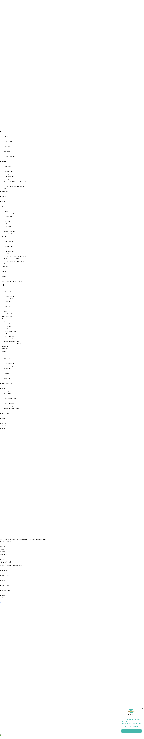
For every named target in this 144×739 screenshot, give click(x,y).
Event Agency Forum (9, 179)
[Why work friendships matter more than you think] (106, 519)
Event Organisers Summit (10, 174)
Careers (6, 136)
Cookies (3, 578)
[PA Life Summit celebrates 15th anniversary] (106, 485)
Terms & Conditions (6, 573)
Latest (3, 131)
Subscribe (4, 201)
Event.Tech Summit (9, 171)
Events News (7, 146)
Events (3, 164)
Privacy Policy (5, 575)
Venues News (7, 154)
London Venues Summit (10, 176)
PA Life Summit (8, 169)
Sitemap (4, 580)
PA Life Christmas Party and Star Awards (14, 186)
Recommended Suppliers (7, 159)
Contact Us (4, 199)
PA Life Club (5, 191)
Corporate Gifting (8, 141)
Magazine (4, 161)
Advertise (4, 194)
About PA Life (5, 568)
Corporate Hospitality (9, 139)
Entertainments (7, 144)
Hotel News (7, 149)
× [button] (143, 708)
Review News (7, 151)
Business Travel (8, 134)
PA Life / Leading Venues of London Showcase (15, 181)
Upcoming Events (8, 166)
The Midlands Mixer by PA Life (11, 184)
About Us (4, 196)
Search (1, 285)
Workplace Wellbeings (9, 156)
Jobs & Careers (5, 189)
